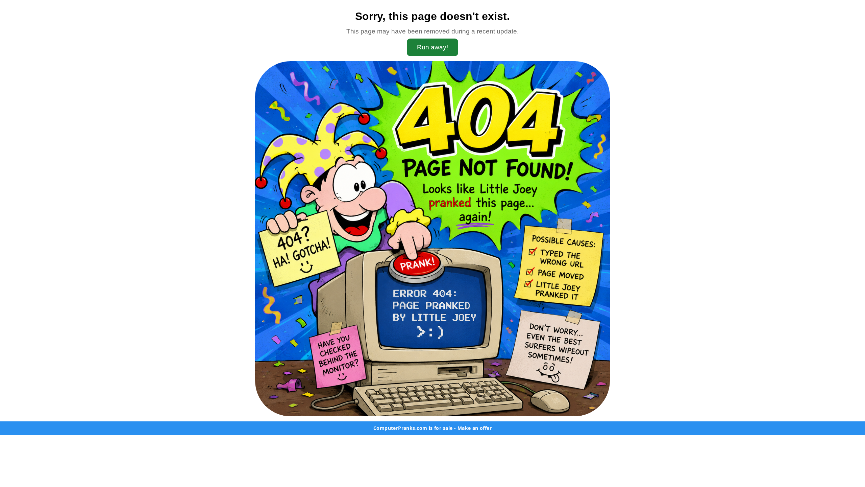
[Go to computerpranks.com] (432, 239)
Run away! (432, 47)
